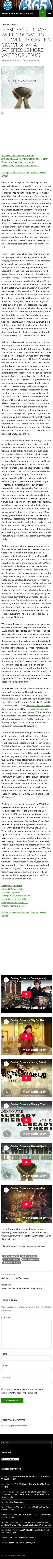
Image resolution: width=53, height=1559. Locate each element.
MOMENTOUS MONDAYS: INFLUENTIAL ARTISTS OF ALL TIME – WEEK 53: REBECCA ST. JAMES (26, 1523)
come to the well (29, 1256)
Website (5, 1377)
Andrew (4, 1522)
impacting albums (30, 1259)
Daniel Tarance (7, 1537)
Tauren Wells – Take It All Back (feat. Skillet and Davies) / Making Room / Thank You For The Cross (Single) (25, 1494)
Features (14, 25)
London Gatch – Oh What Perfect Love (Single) (21, 1286)
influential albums (12, 1263)
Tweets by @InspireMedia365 (14, 1425)
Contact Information (27, 1537)
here (27, 742)
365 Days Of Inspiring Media (17, 13)
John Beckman (7, 1542)
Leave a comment (31, 60)
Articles (5, 25)
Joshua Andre (20, 1502)
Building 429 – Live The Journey (15, 1276)
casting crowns (11, 1256)
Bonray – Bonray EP (26, 1542)
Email (4, 1365)
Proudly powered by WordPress (13, 1555)
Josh (20, 60)
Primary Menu (49, 13)
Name (4, 1353)
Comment (6, 1317)
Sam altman (6, 1484)
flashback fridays (11, 1259)
